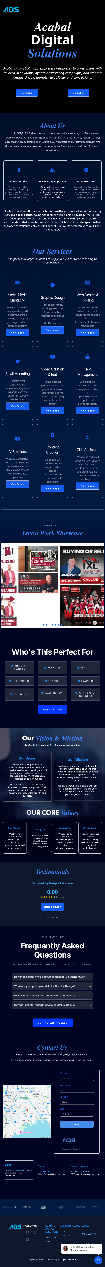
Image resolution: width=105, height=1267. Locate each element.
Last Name (65, 1085)
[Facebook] (27, 1232)
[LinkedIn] (27, 1239)
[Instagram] (34, 1232)
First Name (65, 1073)
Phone (64, 1097)
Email (63, 1109)
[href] (27, 1111)
